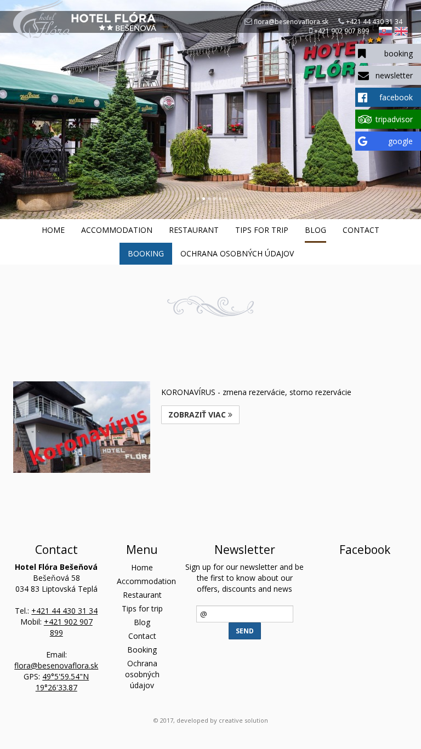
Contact (361, 230)
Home (53, 230)
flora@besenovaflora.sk (291, 21)
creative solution (243, 720)
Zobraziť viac (198, 414)
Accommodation (116, 230)
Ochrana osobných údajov (237, 253)
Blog (315, 230)
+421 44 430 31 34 (374, 21)
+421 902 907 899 (341, 31)
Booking (146, 253)
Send (245, 631)
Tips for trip (261, 230)
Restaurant (194, 230)
